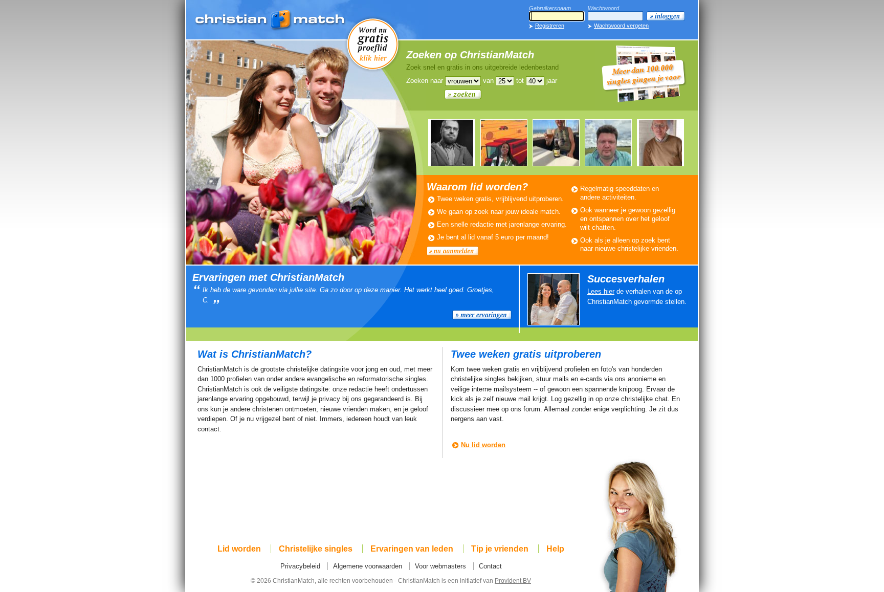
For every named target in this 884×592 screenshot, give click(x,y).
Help (555, 548)
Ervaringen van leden (411, 548)
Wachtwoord (603, 8)
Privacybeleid (300, 566)
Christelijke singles (315, 548)
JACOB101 (660, 143)
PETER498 (608, 143)
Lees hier (600, 291)
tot (520, 80)
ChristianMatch (270, 20)
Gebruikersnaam (550, 8)
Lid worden (239, 548)
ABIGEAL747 (504, 143)
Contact (490, 566)
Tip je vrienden (499, 548)
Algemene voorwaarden (367, 566)
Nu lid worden (483, 445)
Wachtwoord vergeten (621, 26)
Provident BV (513, 580)
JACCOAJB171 (452, 143)
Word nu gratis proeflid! (373, 43)
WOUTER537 (556, 143)
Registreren (549, 26)
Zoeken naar (424, 80)
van (488, 80)
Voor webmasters (440, 566)
